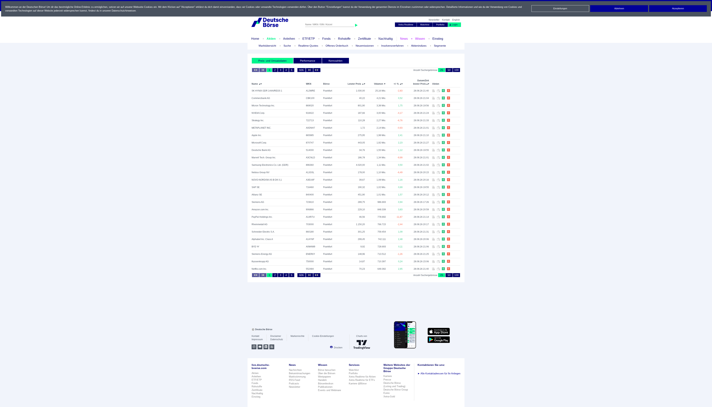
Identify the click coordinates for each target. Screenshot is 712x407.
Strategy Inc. (258, 120)
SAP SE (256, 187)
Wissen (420, 38)
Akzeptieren (678, 8)
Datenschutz (276, 339)
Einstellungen (560, 8)
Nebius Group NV (260, 172)
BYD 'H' (255, 246)
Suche (287, 45)
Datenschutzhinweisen (124, 10)
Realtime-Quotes (308, 45)
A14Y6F (310, 239)
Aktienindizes (418, 45)
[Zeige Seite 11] (317, 70)
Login (455, 24)
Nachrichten (295, 370)
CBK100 (310, 98)
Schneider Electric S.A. (263, 232)
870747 (310, 142)
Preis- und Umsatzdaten (272, 60)
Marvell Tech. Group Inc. (264, 157)
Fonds (326, 38)
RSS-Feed (294, 380)
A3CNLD (310, 157)
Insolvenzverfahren (392, 45)
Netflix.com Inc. (259, 269)
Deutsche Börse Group (395, 389)
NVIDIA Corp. (258, 113)
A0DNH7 (310, 128)
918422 (310, 113)
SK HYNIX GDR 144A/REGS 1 (267, 90)
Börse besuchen (326, 370)
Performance (307, 60)
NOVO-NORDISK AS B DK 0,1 (267, 180)
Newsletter (434, 20)
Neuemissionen (365, 45)
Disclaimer (275, 336)
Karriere (387, 376)
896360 (310, 165)
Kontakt (446, 20)
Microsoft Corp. (259, 142)
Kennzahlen (335, 60)
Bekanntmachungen (299, 373)
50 (449, 69)
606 (301, 69)
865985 (310, 135)
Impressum (257, 339)
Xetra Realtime (405, 24)
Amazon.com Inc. (260, 209)
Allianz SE (257, 194)
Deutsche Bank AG (261, 150)
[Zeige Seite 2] (309, 70)
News (404, 38)
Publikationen (325, 386)
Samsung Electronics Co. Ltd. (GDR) (270, 165)
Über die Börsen (326, 373)
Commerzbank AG (261, 98)
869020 (310, 105)
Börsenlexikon (325, 383)
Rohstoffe (344, 38)
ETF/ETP (308, 38)
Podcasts (294, 383)
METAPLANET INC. (261, 128)
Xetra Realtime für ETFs (362, 380)
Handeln (322, 380)
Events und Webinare (329, 390)
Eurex (386, 393)
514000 (310, 150)
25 (441, 69)
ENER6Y (310, 254)
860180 (310, 232)
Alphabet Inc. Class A (262, 239)
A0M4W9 (310, 246)
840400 (310, 194)
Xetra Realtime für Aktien (362, 376)
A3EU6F (310, 180)
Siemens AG (258, 202)
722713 (310, 120)
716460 (310, 187)
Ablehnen (619, 8)
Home (255, 38)
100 (456, 69)
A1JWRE (310, 90)
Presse (387, 379)
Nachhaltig (385, 38)
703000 (310, 224)
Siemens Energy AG (262, 254)
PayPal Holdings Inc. (262, 217)
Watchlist (424, 24)
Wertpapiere (324, 376)
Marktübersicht (267, 45)
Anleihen (289, 38)
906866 (310, 209)
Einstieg (437, 38)
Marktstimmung (297, 376)
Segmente (440, 45)
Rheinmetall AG (259, 224)
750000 (310, 261)
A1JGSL (310, 172)
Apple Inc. (257, 135)
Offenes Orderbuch (337, 45)
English (456, 20)
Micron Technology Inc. (263, 105)
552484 (310, 269)
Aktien (271, 38)
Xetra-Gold (389, 396)
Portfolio (440, 24)
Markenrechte (297, 336)
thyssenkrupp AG (260, 261)
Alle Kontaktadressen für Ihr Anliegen (439, 373)
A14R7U (310, 217)
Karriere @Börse (358, 383)
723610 (310, 202)
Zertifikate (364, 38)
